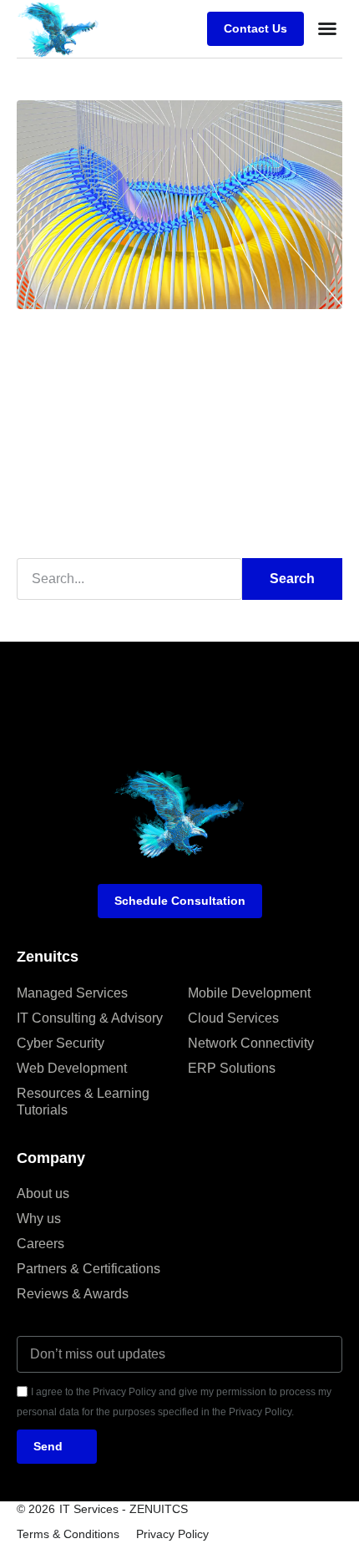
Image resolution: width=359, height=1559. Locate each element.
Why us (39, 1218)
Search (292, 578)
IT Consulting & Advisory (90, 1018)
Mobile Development (249, 993)
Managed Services (72, 993)
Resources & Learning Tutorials (83, 1101)
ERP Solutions (232, 1068)
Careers (40, 1244)
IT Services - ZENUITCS (123, 1509)
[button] (327, 28)
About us (43, 1193)
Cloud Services (233, 1018)
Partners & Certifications (88, 1269)
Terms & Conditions (68, 1534)
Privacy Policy (172, 1534)
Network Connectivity (251, 1043)
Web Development (72, 1068)
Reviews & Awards (73, 1294)
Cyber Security (60, 1043)
